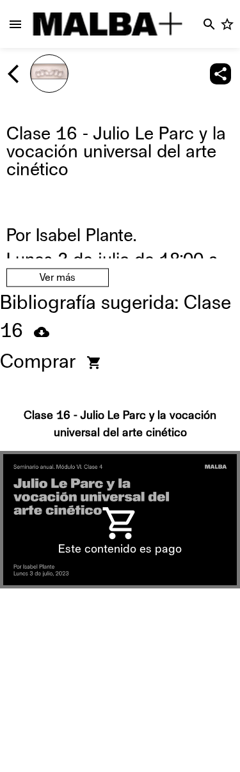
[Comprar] (94, 362)
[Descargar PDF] (41, 332)
